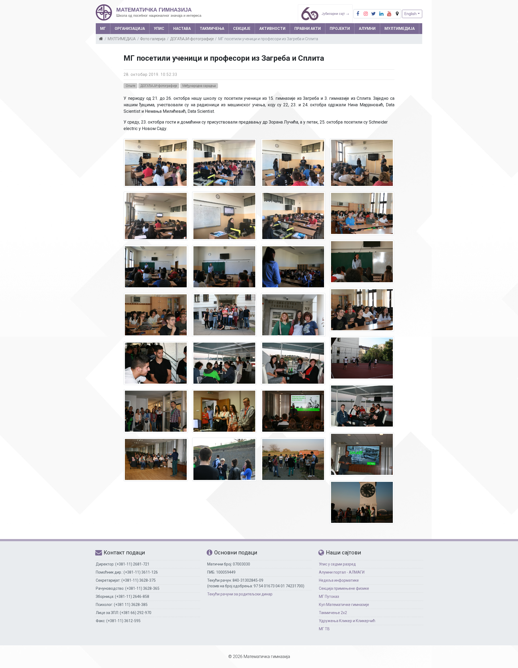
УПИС (159, 28)
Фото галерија (152, 39)
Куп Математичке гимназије (344, 604)
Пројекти (340, 28)
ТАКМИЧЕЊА (212, 28)
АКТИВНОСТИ (272, 28)
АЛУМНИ (367, 28)
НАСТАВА (182, 28)
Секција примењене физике (344, 588)
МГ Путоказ (329, 596)
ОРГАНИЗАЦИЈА (130, 28)
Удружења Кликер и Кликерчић (347, 621)
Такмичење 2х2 (333, 613)
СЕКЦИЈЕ (241, 28)
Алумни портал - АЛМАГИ (341, 572)
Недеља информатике (339, 580)
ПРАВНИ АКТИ (307, 28)
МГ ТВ (324, 629)
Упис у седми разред (337, 564)
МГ (103, 28)
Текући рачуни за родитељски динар (239, 594)
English (410, 14)
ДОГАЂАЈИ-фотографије (192, 39)
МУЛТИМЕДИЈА (399, 28)
